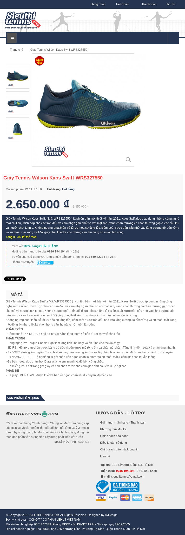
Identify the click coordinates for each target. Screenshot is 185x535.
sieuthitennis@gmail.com (127, 476)
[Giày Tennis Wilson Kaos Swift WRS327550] (88, 109)
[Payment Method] (101, 497)
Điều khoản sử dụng (113, 442)
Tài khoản (122, 4)
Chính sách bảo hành (114, 436)
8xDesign (111, 515)
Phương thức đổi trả (113, 429)
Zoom (128, 159)
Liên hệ (105, 456)
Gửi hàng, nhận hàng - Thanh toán (122, 422)
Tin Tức (171, 4)
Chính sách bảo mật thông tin (119, 449)
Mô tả (17, 295)
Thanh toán (149, 4)
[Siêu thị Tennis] (23, 20)
